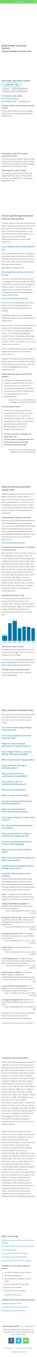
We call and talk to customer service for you (18, 1246)
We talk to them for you (10, 98)
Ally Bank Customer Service (12, 1303)
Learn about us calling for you (13, 267)
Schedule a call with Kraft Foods (13, 543)
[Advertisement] (18, 135)
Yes (22, 1326)
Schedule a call (24, 101)
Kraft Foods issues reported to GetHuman (17, 1023)
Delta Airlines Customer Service (13, 1311)
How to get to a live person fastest (14, 1253)
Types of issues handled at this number (16, 1260)
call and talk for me (26, 659)
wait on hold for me (9, 662)
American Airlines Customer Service (15, 1307)
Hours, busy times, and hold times (14, 1257)
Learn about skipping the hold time (15, 298)
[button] (35, 2)
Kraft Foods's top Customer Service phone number (17, 1241)
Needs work (29, 1326)
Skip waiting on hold (9, 101)
